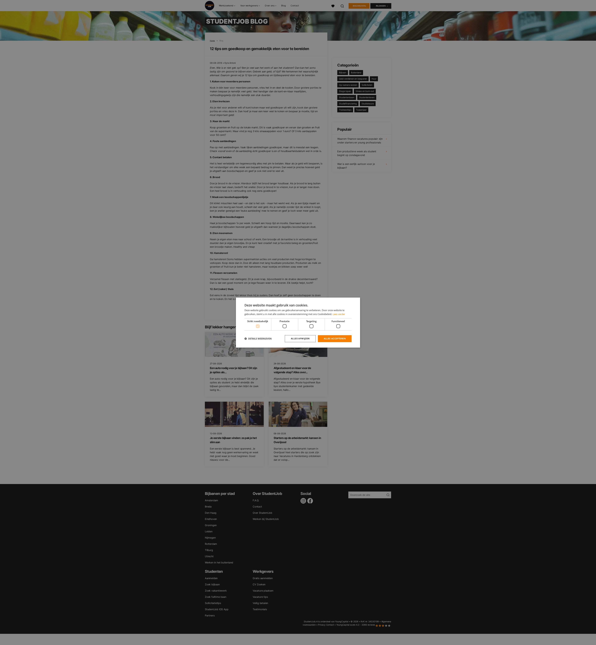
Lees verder (339, 314)
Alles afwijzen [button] (300, 338)
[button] (258, 338)
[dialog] (298, 322)
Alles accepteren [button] (335, 338)
